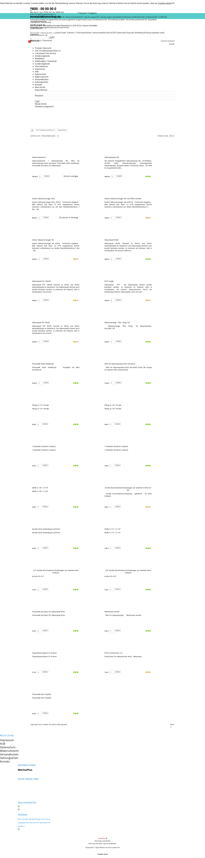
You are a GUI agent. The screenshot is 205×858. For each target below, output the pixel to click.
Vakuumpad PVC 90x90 (41, 322)
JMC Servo (126, 19)
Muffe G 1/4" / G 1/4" (112, 529)
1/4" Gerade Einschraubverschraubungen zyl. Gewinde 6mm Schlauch (56, 571)
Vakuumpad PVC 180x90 (41, 281)
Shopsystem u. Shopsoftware (95, 847)
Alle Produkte (36, 25)
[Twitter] (23, 784)
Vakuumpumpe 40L (111, 157)
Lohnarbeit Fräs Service (45, 53)
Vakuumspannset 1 (39, 157)
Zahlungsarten (41, 82)
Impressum (40, 69)
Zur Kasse (83, 25)
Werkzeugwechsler (50, 19)
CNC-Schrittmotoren (112, 19)
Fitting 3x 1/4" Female (40, 405)
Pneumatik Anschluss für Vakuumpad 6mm (48, 611)
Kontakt (56, 25)
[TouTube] (27, 784)
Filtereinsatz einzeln (111, 611)
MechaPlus (48, 25)
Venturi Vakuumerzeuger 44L (43, 240)
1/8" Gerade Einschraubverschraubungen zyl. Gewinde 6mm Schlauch (128, 571)
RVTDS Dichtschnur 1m (113, 653)
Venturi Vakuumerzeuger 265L (43, 198)
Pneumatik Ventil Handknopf (43, 364)
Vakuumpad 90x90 (111, 240)
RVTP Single (109, 281)
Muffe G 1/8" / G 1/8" (40, 488)
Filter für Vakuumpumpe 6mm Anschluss (119, 364)
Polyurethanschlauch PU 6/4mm (44, 653)
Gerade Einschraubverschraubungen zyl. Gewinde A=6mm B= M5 (128, 489)
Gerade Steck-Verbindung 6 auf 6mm (46, 529)
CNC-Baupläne (150, 19)
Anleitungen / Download (41, 40)
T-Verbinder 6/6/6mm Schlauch (116, 446)
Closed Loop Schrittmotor (92, 19)
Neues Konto (34, 41)
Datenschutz (40, 74)
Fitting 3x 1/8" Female (112, 405)
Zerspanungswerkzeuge (70, 19)
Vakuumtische (137, 19)
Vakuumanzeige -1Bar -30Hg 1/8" (117, 322)
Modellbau (39, 58)
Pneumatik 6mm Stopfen (41, 694)
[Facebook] (19, 784)
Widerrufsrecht (41, 76)
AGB (37, 71)
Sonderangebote (42, 56)
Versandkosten (41, 79)
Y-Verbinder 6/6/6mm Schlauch (44, 446)
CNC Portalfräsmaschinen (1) (48, 50)
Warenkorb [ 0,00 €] (70, 25)
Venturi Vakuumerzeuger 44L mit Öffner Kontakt (122, 198)
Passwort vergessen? (168, 41)
